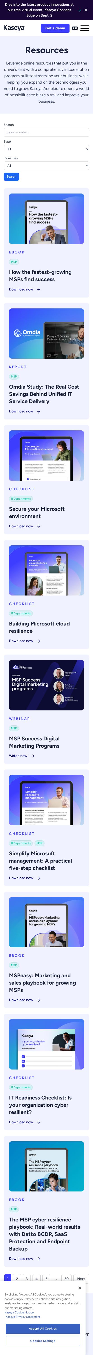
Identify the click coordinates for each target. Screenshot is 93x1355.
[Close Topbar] (85, 10)
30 (66, 1279)
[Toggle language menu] (75, 28)
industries (11, 158)
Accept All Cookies (43, 1328)
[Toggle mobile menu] (84, 28)
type (7, 142)
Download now (21, 289)
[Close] (80, 1288)
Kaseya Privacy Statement (23, 1316)
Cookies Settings (42, 1341)
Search (9, 125)
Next (81, 1279)
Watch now (18, 756)
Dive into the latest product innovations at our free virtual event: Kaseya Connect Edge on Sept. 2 (39, 9)
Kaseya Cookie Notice (19, 1312)
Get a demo (55, 28)
